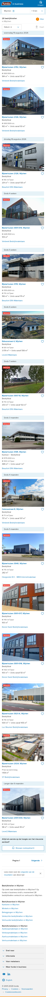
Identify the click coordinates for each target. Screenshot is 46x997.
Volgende (35, 860)
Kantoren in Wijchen (10, 904)
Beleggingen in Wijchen (12, 912)
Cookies (14, 989)
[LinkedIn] (9, 974)
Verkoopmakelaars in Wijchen (14, 933)
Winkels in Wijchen (10, 908)
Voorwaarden (27, 989)
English (9, 980)
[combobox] (16, 11)
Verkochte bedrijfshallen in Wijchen (17, 916)
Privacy (5, 989)
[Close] (40, 873)
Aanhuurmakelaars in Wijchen (14, 936)
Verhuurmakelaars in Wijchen (14, 940)
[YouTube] (4, 974)
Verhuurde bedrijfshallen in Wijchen (17, 920)
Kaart (41, 27)
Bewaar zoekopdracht (25, 848)
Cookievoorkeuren (13, 992)
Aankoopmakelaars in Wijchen (15, 929)
